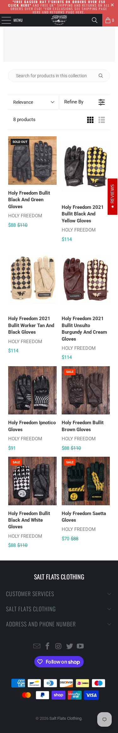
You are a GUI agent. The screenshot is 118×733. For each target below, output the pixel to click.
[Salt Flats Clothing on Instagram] (59, 647)
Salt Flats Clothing (65, 718)
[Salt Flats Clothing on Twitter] (69, 647)
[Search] (95, 20)
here (37, 12)
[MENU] (3, 20)
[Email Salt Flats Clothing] (37, 647)
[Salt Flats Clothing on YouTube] (80, 647)
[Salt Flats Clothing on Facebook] (48, 647)
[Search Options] (103, 75)
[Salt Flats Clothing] (59, 20)
